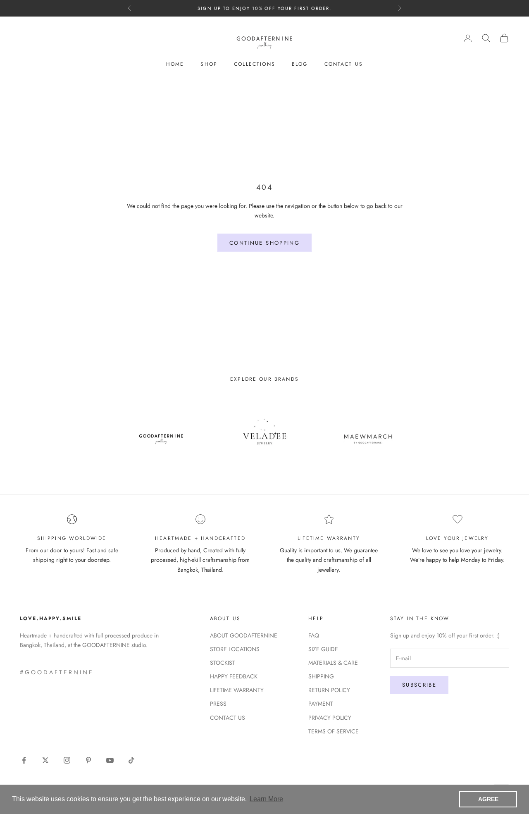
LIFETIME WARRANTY (237, 690)
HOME (175, 64)
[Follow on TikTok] (131, 760)
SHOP (208, 64)
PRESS (218, 703)
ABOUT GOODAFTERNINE (243, 635)
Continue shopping (264, 243)
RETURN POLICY (329, 690)
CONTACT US (343, 64)
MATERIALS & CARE (333, 663)
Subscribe (419, 685)
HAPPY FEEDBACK (233, 676)
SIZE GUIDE (323, 649)
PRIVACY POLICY (329, 718)
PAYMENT (320, 703)
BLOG (300, 64)
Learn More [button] (266, 798)
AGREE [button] (488, 799)
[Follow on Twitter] (45, 760)
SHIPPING (321, 676)
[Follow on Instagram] (67, 760)
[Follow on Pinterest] (88, 760)
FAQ (313, 635)
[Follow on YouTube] (110, 760)
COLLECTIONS (254, 64)
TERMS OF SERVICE (333, 731)
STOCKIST (222, 663)
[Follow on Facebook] (24, 760)
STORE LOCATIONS (235, 649)
